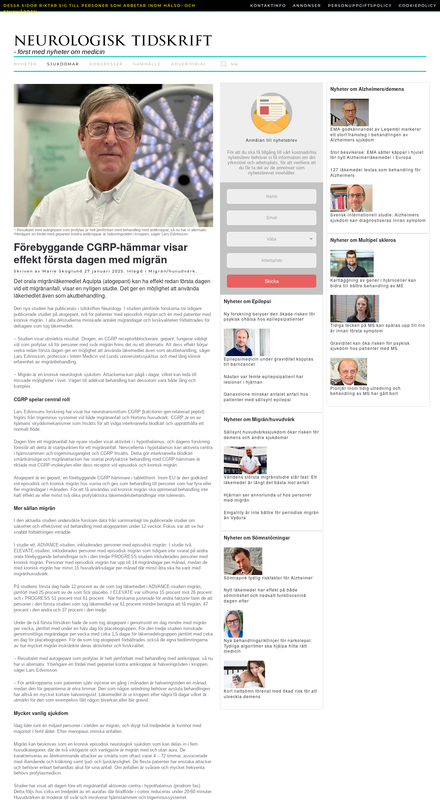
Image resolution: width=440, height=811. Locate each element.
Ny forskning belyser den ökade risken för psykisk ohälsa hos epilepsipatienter (269, 316)
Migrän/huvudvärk (172, 271)
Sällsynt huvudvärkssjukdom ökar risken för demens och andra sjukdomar (271, 434)
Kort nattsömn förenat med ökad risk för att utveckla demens (270, 693)
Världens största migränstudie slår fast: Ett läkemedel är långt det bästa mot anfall (270, 479)
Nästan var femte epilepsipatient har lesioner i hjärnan (264, 379)
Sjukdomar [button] (63, 64)
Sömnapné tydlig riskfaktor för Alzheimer (268, 577)
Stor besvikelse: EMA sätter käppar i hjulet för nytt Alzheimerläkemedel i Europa (377, 154)
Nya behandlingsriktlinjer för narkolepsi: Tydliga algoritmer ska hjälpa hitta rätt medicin (268, 645)
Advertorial (189, 64)
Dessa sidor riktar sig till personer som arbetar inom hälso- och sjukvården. (99, 8)
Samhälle (147, 64)
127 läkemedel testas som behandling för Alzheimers (375, 172)
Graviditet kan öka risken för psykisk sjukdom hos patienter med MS (370, 345)
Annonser (307, 5)
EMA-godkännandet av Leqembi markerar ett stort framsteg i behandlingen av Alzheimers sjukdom (375, 134)
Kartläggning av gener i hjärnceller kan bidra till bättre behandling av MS (373, 282)
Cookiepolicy (418, 5)
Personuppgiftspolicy (360, 5)
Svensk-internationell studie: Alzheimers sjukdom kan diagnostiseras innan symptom (378, 217)
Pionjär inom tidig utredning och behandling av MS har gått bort (365, 390)
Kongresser (106, 64)
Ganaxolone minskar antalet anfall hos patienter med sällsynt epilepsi (266, 396)
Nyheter (25, 64)
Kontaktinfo (268, 5)
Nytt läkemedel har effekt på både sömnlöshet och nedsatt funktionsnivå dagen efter (265, 595)
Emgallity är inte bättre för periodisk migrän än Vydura (271, 515)
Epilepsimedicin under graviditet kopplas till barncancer (269, 361)
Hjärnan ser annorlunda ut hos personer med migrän (268, 497)
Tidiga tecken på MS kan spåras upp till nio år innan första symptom (377, 327)
